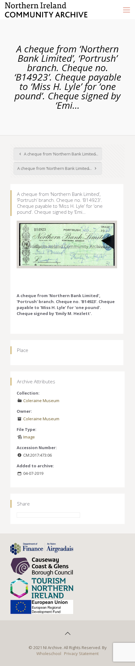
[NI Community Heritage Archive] (46, 9)
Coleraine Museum (41, 400)
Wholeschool (48, 653)
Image (29, 437)
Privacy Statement (81, 653)
